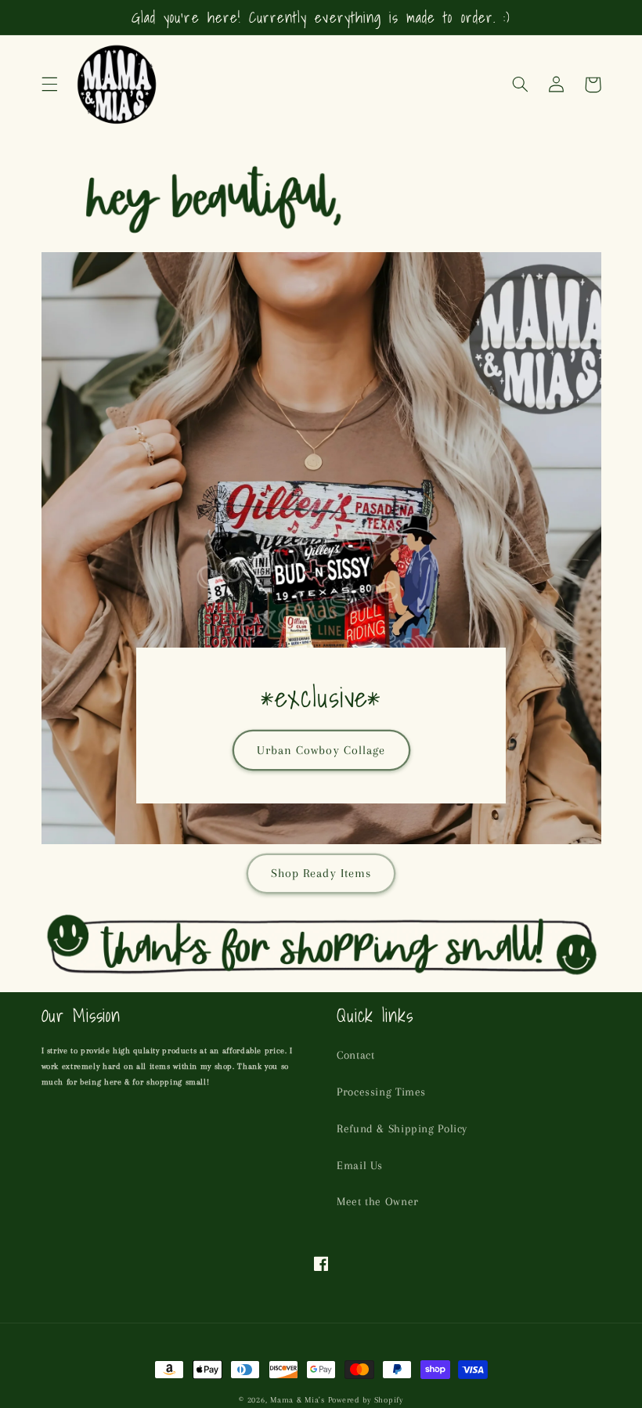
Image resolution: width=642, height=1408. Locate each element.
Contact (355, 1055)
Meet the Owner (378, 1201)
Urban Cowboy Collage (321, 750)
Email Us (360, 1165)
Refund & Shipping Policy (402, 1128)
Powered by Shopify (365, 1399)
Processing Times (381, 1091)
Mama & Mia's (297, 1399)
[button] (49, 85)
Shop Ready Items (321, 873)
